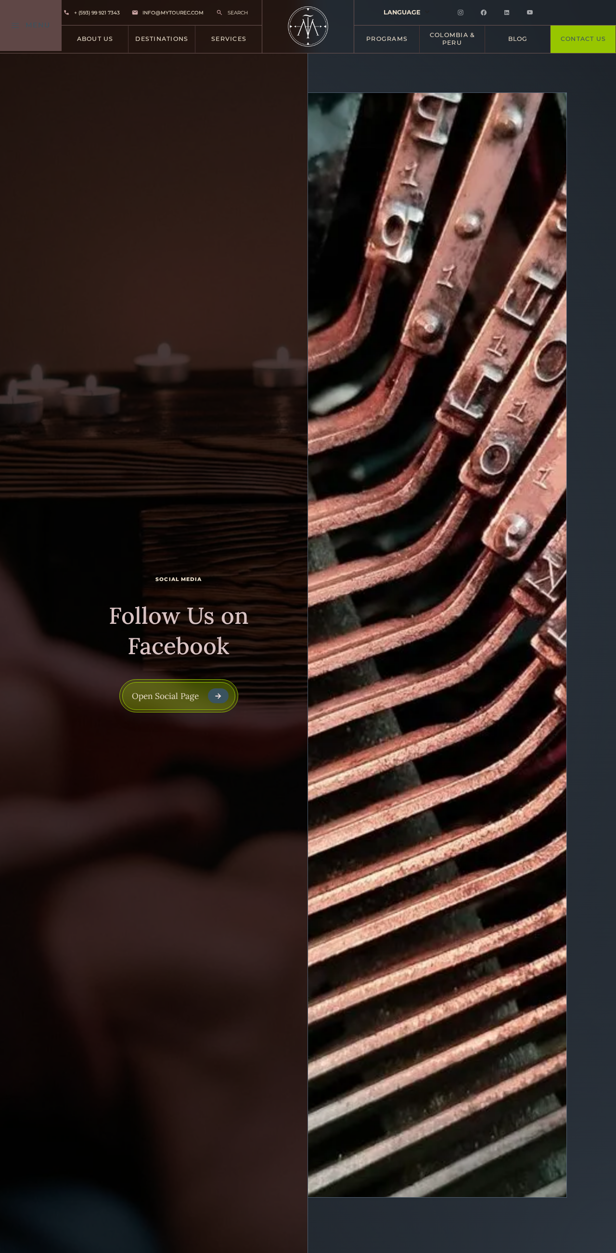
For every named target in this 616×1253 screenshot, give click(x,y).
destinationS (161, 38)
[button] (407, 12)
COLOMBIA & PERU (452, 38)
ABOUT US (95, 38)
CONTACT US (583, 38)
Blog (518, 38)
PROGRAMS (387, 38)
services (228, 38)
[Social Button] (460, 12)
